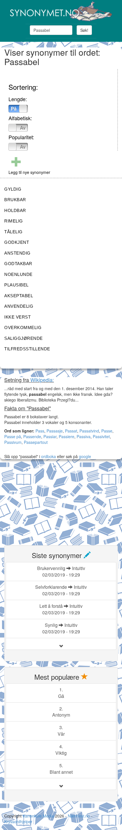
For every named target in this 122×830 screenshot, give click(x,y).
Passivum (13, 442)
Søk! (84, 30)
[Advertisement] (46, 503)
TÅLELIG (13, 231)
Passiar (49, 436)
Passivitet (101, 436)
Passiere (66, 436)
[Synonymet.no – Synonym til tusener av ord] (61, 11)
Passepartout (36, 442)
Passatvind (89, 431)
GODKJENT (16, 242)
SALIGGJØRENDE (23, 338)
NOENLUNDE (18, 274)
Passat (71, 431)
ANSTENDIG (17, 253)
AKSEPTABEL (18, 295)
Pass (39, 431)
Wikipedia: (42, 379)
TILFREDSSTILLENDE (27, 348)
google (85, 456)
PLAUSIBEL (16, 284)
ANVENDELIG (18, 306)
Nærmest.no (79, 816)
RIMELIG (13, 221)
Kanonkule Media (39, 816)
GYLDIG (12, 189)
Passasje (55, 431)
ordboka (48, 456)
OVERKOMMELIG (22, 327)
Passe (106, 431)
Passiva (84, 436)
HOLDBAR (15, 210)
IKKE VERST (17, 317)
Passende (32, 436)
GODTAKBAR (18, 263)
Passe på (12, 436)
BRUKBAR (15, 199)
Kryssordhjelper (18, 821)
